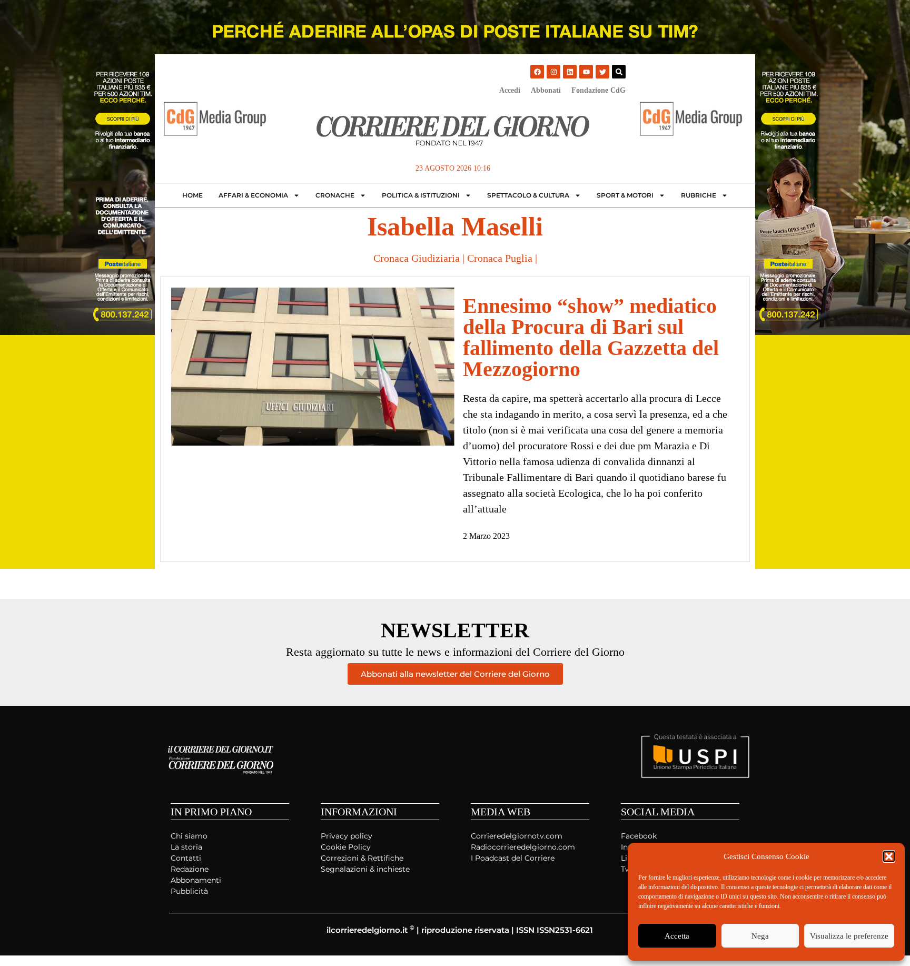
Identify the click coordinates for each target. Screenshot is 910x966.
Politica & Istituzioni (421, 195)
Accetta (677, 936)
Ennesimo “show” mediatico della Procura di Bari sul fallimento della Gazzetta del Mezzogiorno (591, 337)
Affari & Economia (253, 195)
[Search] (619, 71)
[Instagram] (553, 71)
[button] (889, 856)
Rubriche (698, 195)
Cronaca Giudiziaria (416, 258)
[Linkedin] (570, 71)
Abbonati (546, 90)
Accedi (509, 90)
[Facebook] (537, 71)
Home (192, 195)
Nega (760, 936)
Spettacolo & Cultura (528, 195)
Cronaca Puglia (499, 258)
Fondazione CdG (598, 90)
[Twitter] (602, 71)
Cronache (334, 195)
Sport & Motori (625, 195)
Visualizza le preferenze (849, 936)
